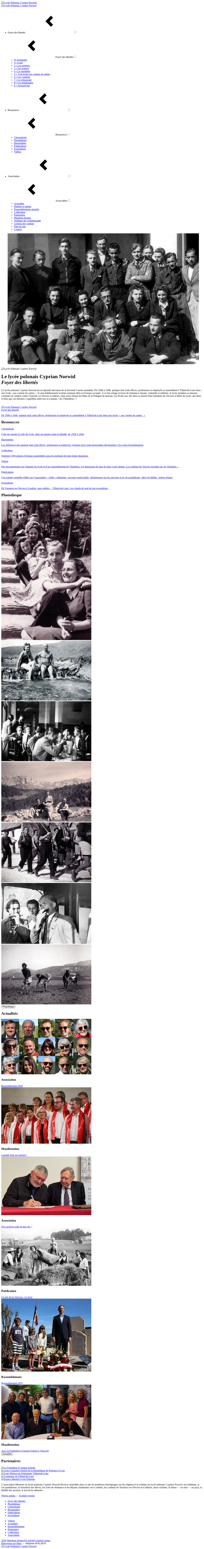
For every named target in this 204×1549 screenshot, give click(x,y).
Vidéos (17, 151)
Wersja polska (8, 1495)
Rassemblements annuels (26, 209)
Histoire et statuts (22, 206)
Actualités (19, 203)
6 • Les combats (22, 77)
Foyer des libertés (16, 1501)
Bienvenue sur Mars (11, 1543)
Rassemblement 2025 (12, 1383)
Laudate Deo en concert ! (14, 1155)
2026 (3, 1540)
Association (13, 1535)
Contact (18, 229)
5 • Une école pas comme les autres (32, 74)
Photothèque (20, 140)
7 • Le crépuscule (23, 80)
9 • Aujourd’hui (22, 85)
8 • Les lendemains (23, 82)
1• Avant (18, 62)
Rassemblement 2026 (12, 1085)
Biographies (20, 143)
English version (27, 1495)
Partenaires (19, 215)
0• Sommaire (20, 60)
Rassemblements (16, 1526)
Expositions (20, 149)
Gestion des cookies (24, 223)
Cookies (38, 1540)
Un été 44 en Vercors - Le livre (16, 1297)
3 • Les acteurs (21, 68)
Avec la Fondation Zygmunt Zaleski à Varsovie (25, 1450)
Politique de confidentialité (27, 220)
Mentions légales (22, 218)
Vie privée (29, 1540)
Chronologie (20, 137)
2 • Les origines (22, 65)
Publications (20, 146)
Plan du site (20, 226)
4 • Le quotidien (22, 71)
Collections (19, 212)
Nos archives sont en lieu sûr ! (16, 1226)
